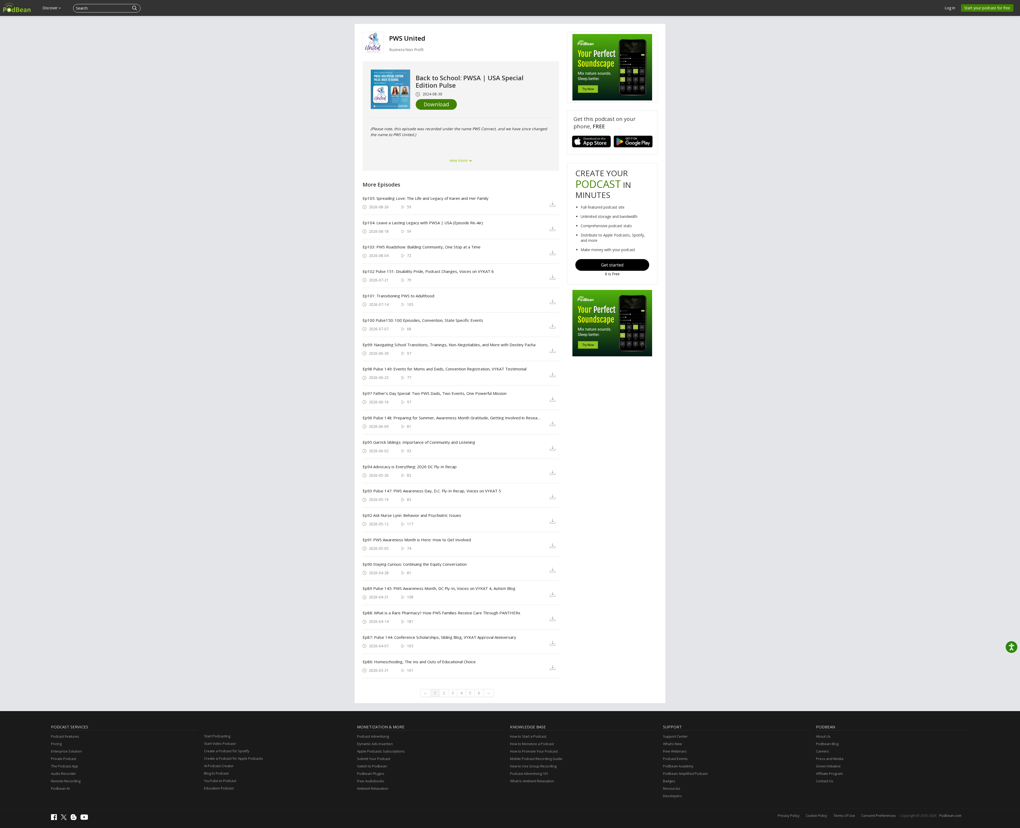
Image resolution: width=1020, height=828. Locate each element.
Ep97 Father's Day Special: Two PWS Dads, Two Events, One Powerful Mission (435, 393)
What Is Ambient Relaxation (532, 781)
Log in (950, 7)
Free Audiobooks (370, 781)
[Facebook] (55, 818)
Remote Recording (65, 781)
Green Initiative (828, 766)
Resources (671, 788)
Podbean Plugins (370, 773)
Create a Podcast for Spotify (226, 751)
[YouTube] (85, 818)
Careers (822, 751)
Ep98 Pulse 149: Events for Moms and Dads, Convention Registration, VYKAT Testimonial (444, 368)
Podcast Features (65, 736)
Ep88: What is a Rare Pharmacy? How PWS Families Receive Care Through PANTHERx (441, 612)
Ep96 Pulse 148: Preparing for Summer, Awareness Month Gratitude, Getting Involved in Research (452, 417)
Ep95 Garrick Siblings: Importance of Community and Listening (419, 442)
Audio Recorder (63, 773)
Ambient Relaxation (372, 788)
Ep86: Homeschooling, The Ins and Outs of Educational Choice (419, 661)
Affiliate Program (829, 773)
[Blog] (75, 818)
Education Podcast (219, 788)
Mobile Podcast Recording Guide (536, 758)
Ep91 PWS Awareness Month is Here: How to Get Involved (417, 539)
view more (459, 160)
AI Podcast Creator (219, 765)
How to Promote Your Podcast (534, 751)
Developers (672, 795)
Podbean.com (950, 815)
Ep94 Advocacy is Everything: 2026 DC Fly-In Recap (410, 466)
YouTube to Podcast (220, 780)
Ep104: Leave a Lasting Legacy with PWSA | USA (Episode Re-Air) (423, 222)
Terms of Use (844, 815)
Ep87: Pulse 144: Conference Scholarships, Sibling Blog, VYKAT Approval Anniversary (439, 637)
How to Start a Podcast (528, 736)
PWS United (407, 38)
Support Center (675, 736)
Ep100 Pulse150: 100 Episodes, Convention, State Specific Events (423, 320)
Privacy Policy (789, 815)
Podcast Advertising (373, 736)
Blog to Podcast (216, 773)
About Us (823, 736)
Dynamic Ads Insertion (375, 743)
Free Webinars (675, 751)
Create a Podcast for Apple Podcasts (233, 758)
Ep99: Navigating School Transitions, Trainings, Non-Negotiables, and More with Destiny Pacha (449, 344)
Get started (612, 265)
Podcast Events (675, 758)
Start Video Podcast (220, 743)
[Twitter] (65, 818)
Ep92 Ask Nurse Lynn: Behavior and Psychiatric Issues (412, 515)
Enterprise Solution (66, 751)
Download (436, 104)
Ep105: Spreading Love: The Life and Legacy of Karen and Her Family (425, 198)
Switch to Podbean (372, 766)
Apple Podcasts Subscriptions (381, 751)
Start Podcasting (217, 736)
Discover (50, 7)
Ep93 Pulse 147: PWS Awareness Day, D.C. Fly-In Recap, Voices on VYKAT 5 (432, 490)
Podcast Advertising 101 (529, 773)
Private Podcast (63, 758)
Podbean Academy (678, 766)
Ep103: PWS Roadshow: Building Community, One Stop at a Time (422, 246)
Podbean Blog (827, 743)
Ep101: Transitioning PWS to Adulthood (398, 295)
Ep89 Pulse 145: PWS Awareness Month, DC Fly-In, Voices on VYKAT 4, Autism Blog (439, 588)
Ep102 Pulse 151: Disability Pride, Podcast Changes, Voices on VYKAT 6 (428, 271)
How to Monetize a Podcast (532, 743)
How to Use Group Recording (533, 766)
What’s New (672, 743)
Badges (669, 781)
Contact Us (824, 781)
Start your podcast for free (987, 7)
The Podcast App (64, 766)
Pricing (56, 743)
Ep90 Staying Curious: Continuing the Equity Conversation (415, 564)
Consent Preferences (878, 815)
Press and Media (829, 758)
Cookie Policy (816, 815)
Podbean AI (60, 788)
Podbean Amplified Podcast (685, 773)
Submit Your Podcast (373, 758)
